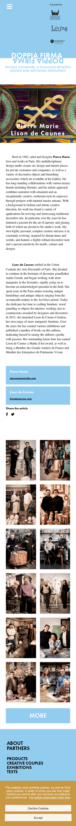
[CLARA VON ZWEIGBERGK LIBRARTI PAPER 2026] (55, 682)
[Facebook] (7, 414)
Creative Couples (25, 763)
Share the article (17, 408)
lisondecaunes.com (21, 398)
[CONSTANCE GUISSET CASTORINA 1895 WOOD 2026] (55, 504)
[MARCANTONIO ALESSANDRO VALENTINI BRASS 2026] (55, 549)
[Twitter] (12, 414)
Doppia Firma (38, 59)
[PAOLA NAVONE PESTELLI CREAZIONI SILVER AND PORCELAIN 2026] (21, 593)
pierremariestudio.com (23, 378)
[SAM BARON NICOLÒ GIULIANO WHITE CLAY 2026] (21, 504)
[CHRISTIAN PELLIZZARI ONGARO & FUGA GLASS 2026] (21, 638)
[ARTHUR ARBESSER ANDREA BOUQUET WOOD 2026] (55, 460)
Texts (12, 772)
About (15, 743)
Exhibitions (19, 767)
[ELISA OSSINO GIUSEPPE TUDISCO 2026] (55, 593)
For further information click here (49, 797)
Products (17, 758)
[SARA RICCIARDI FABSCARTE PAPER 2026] (55, 638)
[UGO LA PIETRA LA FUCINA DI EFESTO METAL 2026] (21, 549)
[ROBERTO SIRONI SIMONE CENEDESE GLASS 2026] (21, 682)
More (38, 716)
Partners (18, 748)
